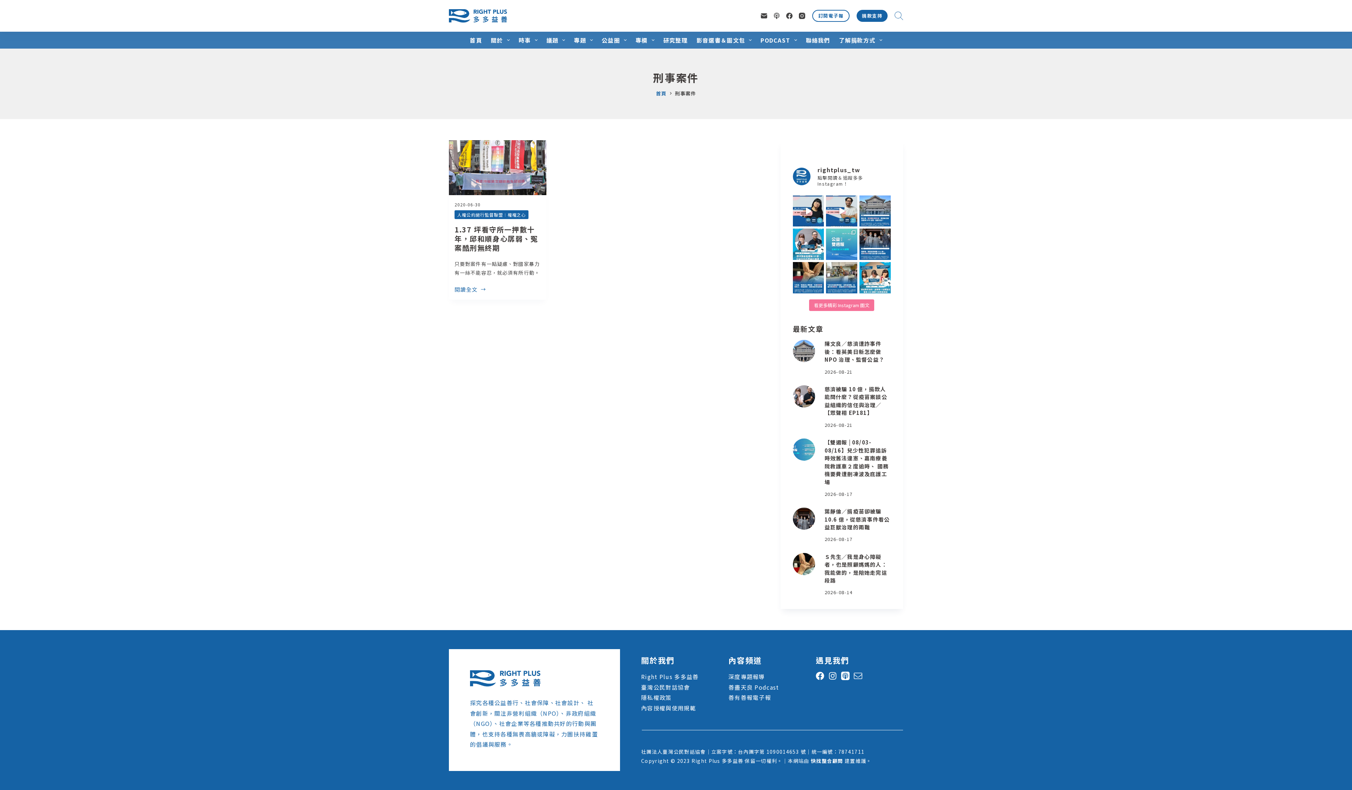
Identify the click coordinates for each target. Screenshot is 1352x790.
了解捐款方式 (857, 40)
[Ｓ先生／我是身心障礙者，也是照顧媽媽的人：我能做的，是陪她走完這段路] (804, 564)
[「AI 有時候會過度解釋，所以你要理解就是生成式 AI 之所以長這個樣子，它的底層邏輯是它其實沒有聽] (808, 211)
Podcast (775, 40)
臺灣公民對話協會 (665, 687)
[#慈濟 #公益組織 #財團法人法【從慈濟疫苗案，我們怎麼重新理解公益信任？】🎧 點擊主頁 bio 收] (808, 244)
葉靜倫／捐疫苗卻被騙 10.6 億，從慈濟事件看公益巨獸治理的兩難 (857, 519)
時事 (525, 40)
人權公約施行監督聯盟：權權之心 (491, 215)
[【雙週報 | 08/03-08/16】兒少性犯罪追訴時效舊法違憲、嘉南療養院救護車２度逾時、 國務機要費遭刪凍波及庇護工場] (804, 449)
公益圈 (611, 40)
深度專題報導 (746, 676)
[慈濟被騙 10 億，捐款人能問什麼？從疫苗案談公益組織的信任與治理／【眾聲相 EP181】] (804, 396)
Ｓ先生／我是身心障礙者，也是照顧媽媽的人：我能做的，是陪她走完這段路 (856, 568)
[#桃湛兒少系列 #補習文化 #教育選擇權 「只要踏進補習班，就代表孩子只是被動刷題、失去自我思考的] (875, 277)
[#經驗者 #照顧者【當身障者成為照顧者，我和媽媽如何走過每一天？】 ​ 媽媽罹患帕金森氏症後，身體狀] (808, 277)
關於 (497, 40)
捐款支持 (872, 15)
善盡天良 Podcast (753, 687)
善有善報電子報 (749, 697)
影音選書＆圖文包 (720, 40)
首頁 (476, 40)
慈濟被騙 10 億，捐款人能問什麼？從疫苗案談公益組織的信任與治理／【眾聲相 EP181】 (856, 401)
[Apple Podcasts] (777, 16)
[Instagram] (802, 16)
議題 (552, 40)
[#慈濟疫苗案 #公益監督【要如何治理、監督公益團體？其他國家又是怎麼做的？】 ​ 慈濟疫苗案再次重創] (875, 211)
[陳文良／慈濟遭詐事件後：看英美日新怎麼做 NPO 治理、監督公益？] (804, 351)
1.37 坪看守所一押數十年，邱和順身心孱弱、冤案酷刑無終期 (496, 238)
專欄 (642, 40)
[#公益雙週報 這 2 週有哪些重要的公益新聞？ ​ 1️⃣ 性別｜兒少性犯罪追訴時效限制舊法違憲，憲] (841, 244)
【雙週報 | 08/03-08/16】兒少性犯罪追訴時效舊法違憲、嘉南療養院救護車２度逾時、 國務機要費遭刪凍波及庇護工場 (857, 462)
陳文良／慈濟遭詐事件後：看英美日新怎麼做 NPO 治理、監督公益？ (854, 351)
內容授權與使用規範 (668, 708)
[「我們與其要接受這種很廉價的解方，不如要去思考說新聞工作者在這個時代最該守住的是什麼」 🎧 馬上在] (841, 211)
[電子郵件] (764, 16)
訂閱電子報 (831, 15)
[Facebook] (789, 16)
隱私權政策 (656, 697)
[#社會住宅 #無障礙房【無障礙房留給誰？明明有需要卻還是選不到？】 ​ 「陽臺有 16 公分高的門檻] (841, 277)
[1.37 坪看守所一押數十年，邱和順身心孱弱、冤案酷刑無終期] (497, 167)
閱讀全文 (466, 290)
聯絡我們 (818, 40)
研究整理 (675, 40)
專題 (580, 40)
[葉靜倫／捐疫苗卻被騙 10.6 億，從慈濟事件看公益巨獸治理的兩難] (804, 519)
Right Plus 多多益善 (670, 676)
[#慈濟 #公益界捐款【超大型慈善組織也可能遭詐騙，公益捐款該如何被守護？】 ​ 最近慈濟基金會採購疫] (875, 244)
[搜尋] (899, 16)
